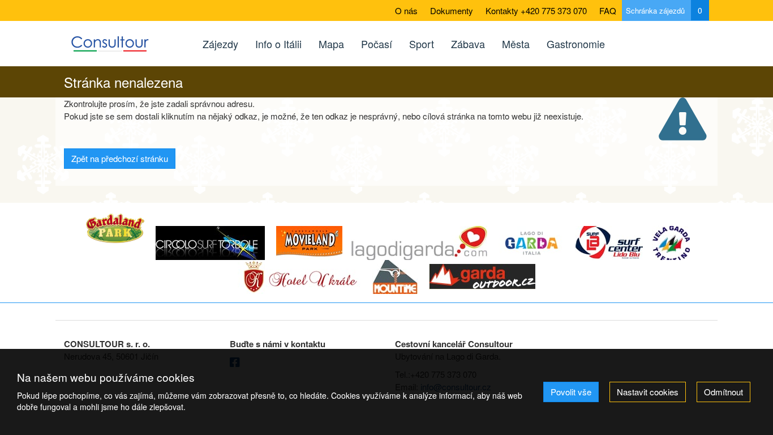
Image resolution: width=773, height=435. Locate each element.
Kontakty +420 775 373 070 (536, 10)
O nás (406, 10)
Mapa (331, 43)
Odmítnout (723, 392)
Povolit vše (571, 392)
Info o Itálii (278, 43)
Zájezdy (220, 43)
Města (516, 43)
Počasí (376, 43)
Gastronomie (576, 43)
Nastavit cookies (647, 392)
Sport (421, 43)
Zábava (468, 43)
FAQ (607, 10)
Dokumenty (451, 10)
